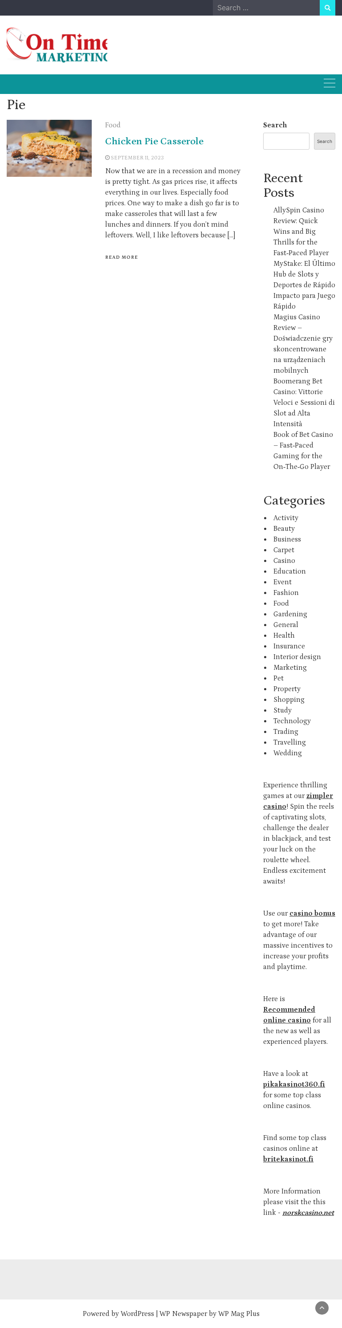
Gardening (290, 614)
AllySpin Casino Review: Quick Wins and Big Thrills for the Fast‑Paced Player (301, 231)
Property (287, 689)
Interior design (297, 657)
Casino (284, 561)
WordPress (137, 1314)
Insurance (289, 646)
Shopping (289, 700)
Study (282, 710)
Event (282, 582)
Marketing (290, 668)
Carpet (283, 550)
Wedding (287, 753)
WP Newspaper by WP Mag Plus (209, 1314)
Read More (121, 257)
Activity (285, 518)
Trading (285, 732)
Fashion (286, 593)
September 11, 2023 (137, 158)
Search (275, 125)
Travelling (289, 742)
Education (289, 571)
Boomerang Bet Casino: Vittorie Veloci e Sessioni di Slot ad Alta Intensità (304, 402)
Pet (278, 678)
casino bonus (312, 913)
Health (284, 635)
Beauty (284, 529)
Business (287, 539)
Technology (292, 721)
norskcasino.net (308, 1213)
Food (113, 125)
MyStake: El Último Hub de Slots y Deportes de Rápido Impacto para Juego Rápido (304, 285)
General (285, 625)
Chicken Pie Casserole (154, 141)
